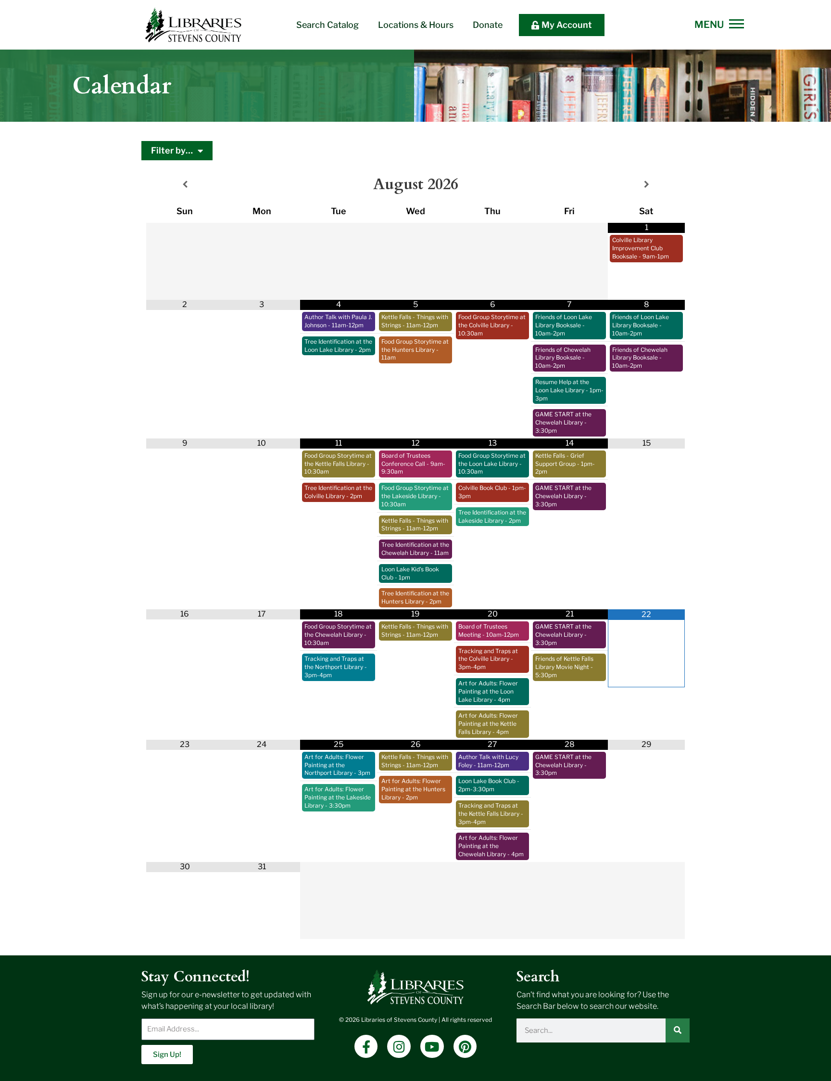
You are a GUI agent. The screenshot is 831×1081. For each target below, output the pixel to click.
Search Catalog (327, 25)
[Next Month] (646, 185)
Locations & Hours (415, 25)
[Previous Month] (184, 185)
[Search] (678, 1030)
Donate (488, 25)
